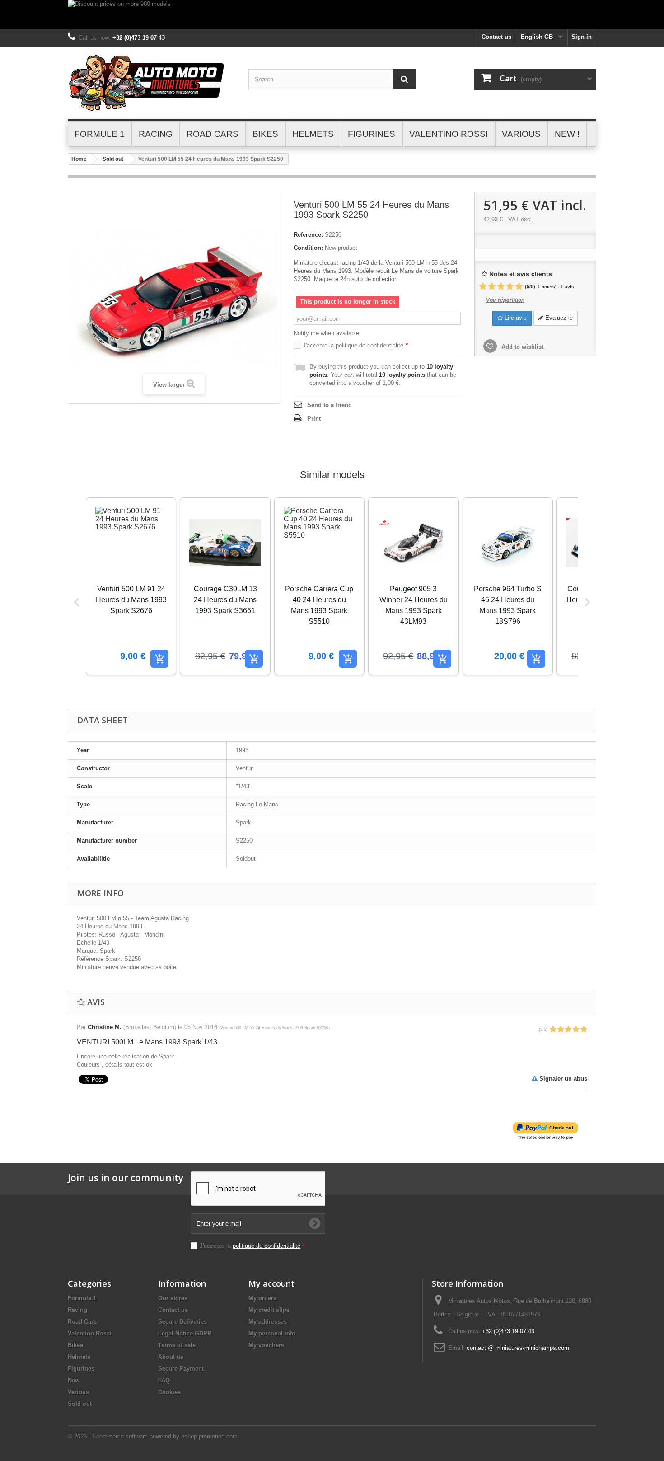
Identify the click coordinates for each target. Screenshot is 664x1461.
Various (78, 1392)
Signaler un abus (562, 1078)
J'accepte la (355, 345)
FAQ (164, 1380)
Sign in (581, 36)
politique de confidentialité (369, 345)
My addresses (267, 1321)
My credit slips (269, 1309)
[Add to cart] (159, 659)
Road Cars (82, 1321)
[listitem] (131, 586)
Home (79, 159)
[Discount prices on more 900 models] (332, 14)
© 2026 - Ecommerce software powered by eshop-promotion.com (153, 1436)
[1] (482, 286)
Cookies (169, 1392)
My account (271, 1283)
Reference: (308, 234)
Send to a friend (329, 405)
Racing (77, 1309)
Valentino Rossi (90, 1333)
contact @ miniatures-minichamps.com (518, 1347)
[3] (501, 286)
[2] (492, 286)
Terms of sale (177, 1345)
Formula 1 (82, 1298)
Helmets (79, 1356)
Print (314, 418)
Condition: (308, 247)
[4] (510, 286)
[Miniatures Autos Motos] (151, 82)
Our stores (172, 1298)
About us (170, 1356)
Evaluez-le (558, 317)
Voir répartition (505, 300)
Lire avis (515, 317)
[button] (77, 602)
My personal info (271, 1333)
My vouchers (266, 1345)
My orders (262, 1298)
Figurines (81, 1368)
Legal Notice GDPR (184, 1333)
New (73, 1380)
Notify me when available (326, 333)
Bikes (75, 1345)
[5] (519, 286)
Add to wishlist (521, 346)
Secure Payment (181, 1368)
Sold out (113, 159)
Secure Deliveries (182, 1321)
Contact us (496, 36)
